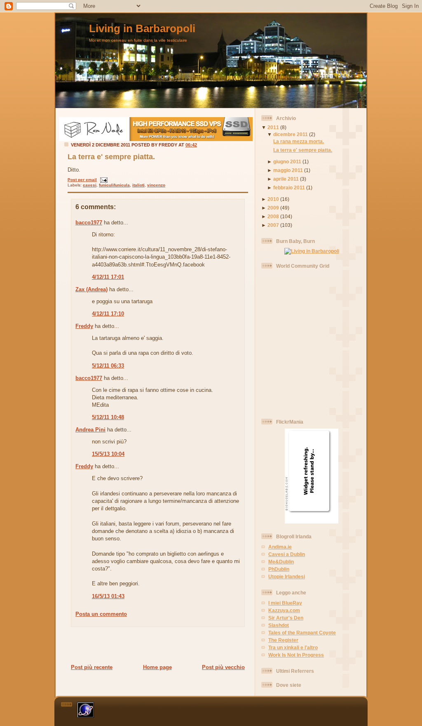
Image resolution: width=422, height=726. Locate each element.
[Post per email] (103, 179)
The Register (283, 640)
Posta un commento (101, 614)
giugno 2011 (287, 161)
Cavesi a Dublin (286, 554)
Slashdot (278, 625)
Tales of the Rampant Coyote (302, 632)
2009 (273, 207)
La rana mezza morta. (298, 141)
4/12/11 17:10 (108, 314)
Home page (157, 667)
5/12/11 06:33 (108, 366)
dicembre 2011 (290, 134)
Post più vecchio (223, 667)
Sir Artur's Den (285, 617)
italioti (138, 185)
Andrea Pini (90, 430)
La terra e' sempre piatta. (111, 157)
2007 (273, 225)
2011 (273, 127)
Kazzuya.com (284, 610)
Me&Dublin (281, 561)
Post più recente (92, 667)
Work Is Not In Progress (296, 655)
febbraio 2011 (289, 187)
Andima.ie (280, 546)
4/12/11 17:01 (108, 277)
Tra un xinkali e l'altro (293, 647)
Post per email (82, 179)
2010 (273, 199)
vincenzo (156, 185)
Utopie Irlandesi (286, 576)
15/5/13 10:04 (108, 454)
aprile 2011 (286, 179)
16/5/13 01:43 (108, 596)
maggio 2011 (288, 170)
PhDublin (278, 569)
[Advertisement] (155, 645)
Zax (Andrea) (91, 289)
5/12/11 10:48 (108, 417)
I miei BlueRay (285, 603)
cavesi (89, 185)
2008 (273, 216)
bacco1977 (88, 222)
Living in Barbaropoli (142, 28)
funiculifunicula (114, 185)
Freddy (84, 326)
